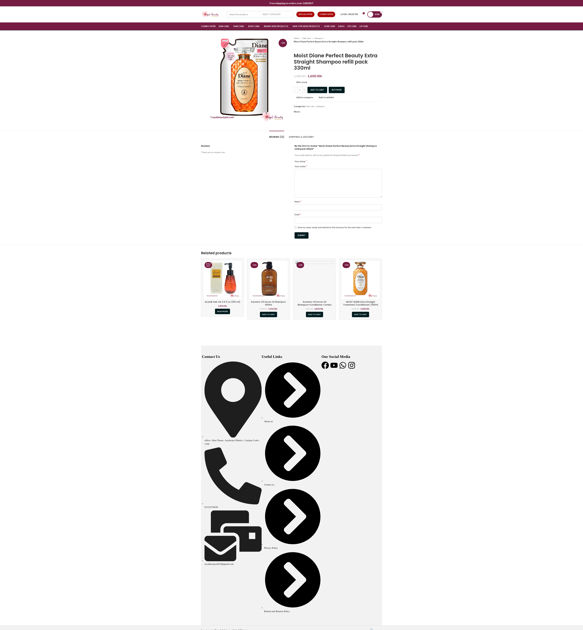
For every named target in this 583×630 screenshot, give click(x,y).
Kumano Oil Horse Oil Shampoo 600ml (268, 303)
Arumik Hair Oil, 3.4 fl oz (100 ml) (222, 301)
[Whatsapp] (343, 365)
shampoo (318, 38)
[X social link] (305, 112)
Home (296, 38)
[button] (268, 314)
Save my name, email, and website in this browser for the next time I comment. (335, 227)
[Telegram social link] (316, 112)
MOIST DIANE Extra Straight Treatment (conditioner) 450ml (360, 303)
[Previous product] (295, 47)
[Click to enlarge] (207, 118)
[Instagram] (351, 365)
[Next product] (301, 47)
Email (298, 214)
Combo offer (326, 14)
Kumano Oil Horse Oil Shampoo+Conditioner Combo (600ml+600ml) (314, 304)
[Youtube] (334, 365)
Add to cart (317, 90)
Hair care (307, 38)
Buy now (337, 90)
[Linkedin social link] (312, 112)
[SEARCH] (289, 14)
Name (298, 201)
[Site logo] (212, 14)
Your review (301, 166)
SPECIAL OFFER (305, 14)
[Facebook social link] (302, 112)
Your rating (301, 161)
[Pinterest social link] (309, 112)
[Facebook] (325, 365)
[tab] (276, 135)
